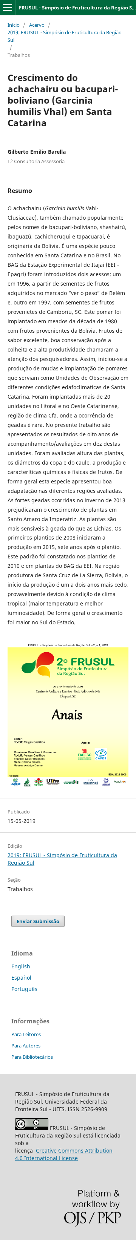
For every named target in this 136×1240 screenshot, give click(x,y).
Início (14, 24)
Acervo (37, 24)
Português (24, 988)
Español (21, 977)
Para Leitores (26, 1034)
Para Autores (25, 1045)
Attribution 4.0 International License (64, 1154)
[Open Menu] (7, 7)
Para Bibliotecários (32, 1056)
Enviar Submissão (38, 921)
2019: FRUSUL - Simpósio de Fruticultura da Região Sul (65, 36)
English (20, 966)
